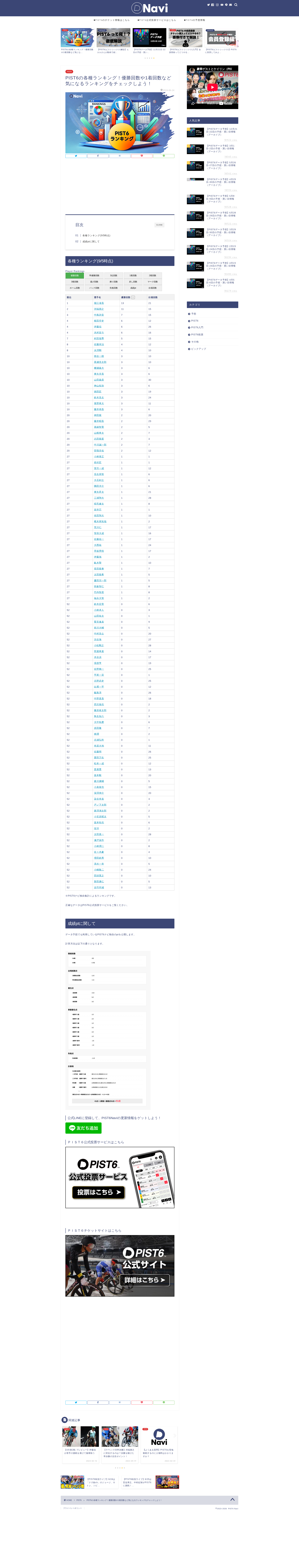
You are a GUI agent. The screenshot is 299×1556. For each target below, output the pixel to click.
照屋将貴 (99, 651)
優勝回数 (75, 275)
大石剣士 (99, 480)
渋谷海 (98, 639)
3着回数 (74, 282)
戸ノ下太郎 (100, 804)
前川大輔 (99, 627)
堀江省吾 (99, 303)
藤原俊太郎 (100, 710)
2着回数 (152, 275)
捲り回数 (114, 282)
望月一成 (99, 468)
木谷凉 (98, 657)
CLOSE (159, 225)
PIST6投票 (197, 334)
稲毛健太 (99, 503)
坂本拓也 (99, 822)
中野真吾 (99, 698)
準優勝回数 (94, 275)
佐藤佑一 (99, 539)
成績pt (133, 288)
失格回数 (114, 288)
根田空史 (99, 320)
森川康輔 (99, 781)
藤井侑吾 (99, 409)
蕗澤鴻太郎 (100, 810)
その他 (195, 341)
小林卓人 (99, 610)
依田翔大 (99, 515)
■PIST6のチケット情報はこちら (112, 20)
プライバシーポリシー (72, 1508)
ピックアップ (198, 348)
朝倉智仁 (99, 586)
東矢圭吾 (99, 373)
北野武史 (99, 680)
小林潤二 (99, 846)
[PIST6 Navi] (149, 13)
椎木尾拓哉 (100, 521)
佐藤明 (98, 751)
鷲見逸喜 (99, 621)
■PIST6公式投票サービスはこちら (157, 20)
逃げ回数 (94, 282)
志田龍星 (99, 438)
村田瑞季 (99, 338)
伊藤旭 (98, 556)
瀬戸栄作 (99, 840)
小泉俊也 (99, 787)
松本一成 (99, 763)
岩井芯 (98, 509)
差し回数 (133, 282)
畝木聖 (98, 562)
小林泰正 (99, 456)
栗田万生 (99, 757)
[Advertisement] (119, 186)
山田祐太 (99, 616)
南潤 (96, 734)
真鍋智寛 (99, 427)
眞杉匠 (98, 462)
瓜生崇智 (99, 474)
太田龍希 (99, 574)
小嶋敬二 (99, 869)
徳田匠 (98, 391)
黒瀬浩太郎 (100, 362)
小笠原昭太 (100, 816)
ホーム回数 (75, 288)
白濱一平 (99, 686)
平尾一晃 (99, 675)
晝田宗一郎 (100, 580)
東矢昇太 (99, 492)
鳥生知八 (99, 716)
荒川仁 (98, 527)
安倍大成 (99, 533)
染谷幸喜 (99, 798)
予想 (193, 313)
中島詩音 (99, 314)
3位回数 (113, 275)
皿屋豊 (98, 769)
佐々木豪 (99, 852)
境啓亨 (98, 663)
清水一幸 (99, 863)
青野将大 (99, 403)
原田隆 (98, 728)
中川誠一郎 (100, 444)
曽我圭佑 (99, 450)
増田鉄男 (99, 858)
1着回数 (133, 275)
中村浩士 (99, 633)
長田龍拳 (99, 568)
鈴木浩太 (99, 397)
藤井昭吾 (99, 421)
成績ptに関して (91, 241)
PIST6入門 (197, 327)
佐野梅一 (99, 669)
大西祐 (98, 545)
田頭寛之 (99, 875)
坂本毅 (98, 775)
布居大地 (99, 745)
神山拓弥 (99, 385)
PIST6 (69, 72)
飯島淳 (98, 692)
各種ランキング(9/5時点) (96, 235)
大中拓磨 (99, 722)
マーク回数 (153, 282)
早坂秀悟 (99, 551)
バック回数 (94, 288)
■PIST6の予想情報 (194, 20)
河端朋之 (99, 309)
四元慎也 (99, 704)
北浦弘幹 (99, 739)
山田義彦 (99, 379)
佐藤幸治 (99, 344)
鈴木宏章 (99, 604)
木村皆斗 (99, 332)
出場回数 (153, 288)
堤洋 (96, 828)
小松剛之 (99, 645)
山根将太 (99, 433)
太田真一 (99, 834)
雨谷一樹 (99, 356)
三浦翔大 (99, 497)
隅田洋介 (99, 486)
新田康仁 (99, 881)
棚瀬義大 (99, 368)
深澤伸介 (99, 793)
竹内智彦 (99, 592)
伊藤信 (98, 326)
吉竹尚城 (99, 887)
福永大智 (99, 598)
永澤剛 (98, 350)
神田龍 (98, 415)
